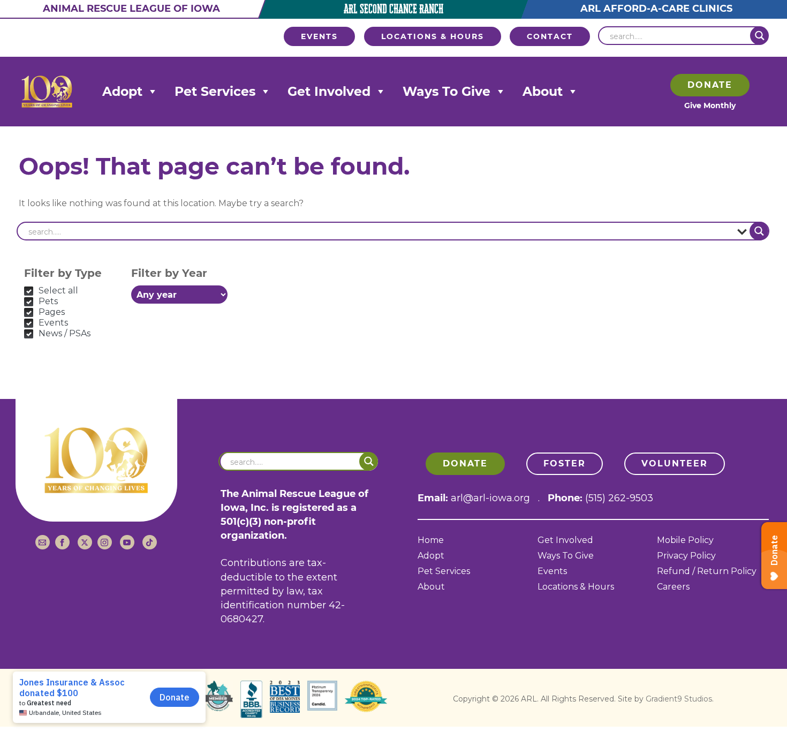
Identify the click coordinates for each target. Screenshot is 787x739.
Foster (564, 463)
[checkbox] (72, 290)
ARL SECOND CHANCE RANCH (393, 9)
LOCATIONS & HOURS (432, 36)
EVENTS (319, 36)
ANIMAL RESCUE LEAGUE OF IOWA (131, 8)
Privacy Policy (686, 556)
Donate (709, 85)
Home (431, 540)
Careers (673, 587)
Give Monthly (710, 105)
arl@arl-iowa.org (490, 498)
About (543, 91)
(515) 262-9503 (619, 498)
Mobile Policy (685, 540)
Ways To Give (446, 91)
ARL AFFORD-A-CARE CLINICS (656, 8)
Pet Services (215, 91)
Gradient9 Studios (679, 699)
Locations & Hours (576, 587)
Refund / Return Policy (706, 571)
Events (552, 571)
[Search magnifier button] (759, 35)
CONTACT (550, 36)
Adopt (122, 91)
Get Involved (328, 91)
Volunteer (674, 463)
